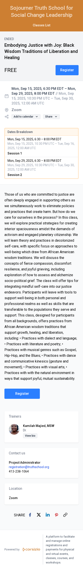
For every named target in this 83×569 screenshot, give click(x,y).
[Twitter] (39, 515)
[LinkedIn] (48, 515)
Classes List (41, 25)
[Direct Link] (65, 515)
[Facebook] (30, 515)
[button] (67, 70)
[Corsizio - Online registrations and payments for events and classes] (31, 549)
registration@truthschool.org (29, 467)
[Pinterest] (56, 515)
